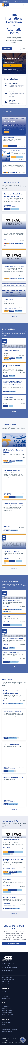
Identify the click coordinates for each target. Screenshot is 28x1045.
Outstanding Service (13, 804)
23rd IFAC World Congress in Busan (18, 151)
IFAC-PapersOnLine (6, 1008)
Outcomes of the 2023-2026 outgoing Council (14, 267)
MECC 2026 (12, 100)
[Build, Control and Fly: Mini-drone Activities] (14, 370)
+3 (4, 562)
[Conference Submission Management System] (14, 201)
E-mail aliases (7, 879)
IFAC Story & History (7, 981)
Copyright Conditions (7, 1012)
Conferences (19, 157)
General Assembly (19, 243)
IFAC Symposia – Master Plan (12, 470)
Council (19, 278)
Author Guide (5, 996)
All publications (5, 1006)
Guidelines (20, 703)
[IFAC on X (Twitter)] (15, 1)
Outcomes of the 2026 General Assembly (12, 231)
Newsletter (18, 625)
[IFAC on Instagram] (25, 1)
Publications (12, 357)
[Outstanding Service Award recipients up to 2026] (14, 791)
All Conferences (5, 994)
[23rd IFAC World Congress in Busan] (14, 155)
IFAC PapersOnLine (14, 661)
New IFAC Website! (9, 121)
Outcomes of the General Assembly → (12, 65)
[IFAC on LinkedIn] (21, 1)
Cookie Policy (18, 1042)
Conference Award (12, 703)
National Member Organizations (9, 1029)
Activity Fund (19, 357)
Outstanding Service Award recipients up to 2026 (14, 778)
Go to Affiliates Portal (13, 943)
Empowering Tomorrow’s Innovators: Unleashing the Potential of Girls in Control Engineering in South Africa (12, 382)
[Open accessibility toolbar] (23, 1040)
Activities (6, 375)
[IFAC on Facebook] (19, 1)
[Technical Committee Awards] (14, 758)
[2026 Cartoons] (14, 621)
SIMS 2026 (11, 92)
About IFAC (12, 132)
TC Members (5, 1024)
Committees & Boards (7, 1031)
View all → (21, 79)
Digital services (14, 209)
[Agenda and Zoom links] (14, 142)
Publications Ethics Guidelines (9, 1014)
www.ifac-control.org (8, 970)
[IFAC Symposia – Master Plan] (14, 484)
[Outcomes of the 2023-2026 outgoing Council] (14, 265)
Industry (11, 406)
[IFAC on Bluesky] (17, 1)
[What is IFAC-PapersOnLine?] (14, 657)
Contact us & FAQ (6, 984)
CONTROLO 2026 (13, 83)
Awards (5, 703)
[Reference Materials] (14, 402)
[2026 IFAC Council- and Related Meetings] (14, 168)
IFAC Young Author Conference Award (12, 711)
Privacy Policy (5, 1042)
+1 (11, 853)
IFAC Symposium (19, 497)
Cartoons (12, 625)
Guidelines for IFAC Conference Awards (10, 692)
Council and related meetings (10, 69)
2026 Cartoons (7, 616)
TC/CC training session (9, 897)
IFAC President (19, 460)
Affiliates (6, 359)
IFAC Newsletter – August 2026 (11, 350)
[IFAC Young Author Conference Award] (14, 724)
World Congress (7, 462)
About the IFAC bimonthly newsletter (13, 638)
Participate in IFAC (12, 146)
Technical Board (15, 908)
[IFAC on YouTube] (23, 1)
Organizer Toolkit (6, 998)
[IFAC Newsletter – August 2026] (14, 550)
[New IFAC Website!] (14, 125)
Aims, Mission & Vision (7, 977)
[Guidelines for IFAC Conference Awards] (14, 697)
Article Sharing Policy (7, 1010)
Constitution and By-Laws (8, 979)
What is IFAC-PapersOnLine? (11, 652)
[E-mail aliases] (14, 885)
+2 (4, 245)
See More (14, 316)
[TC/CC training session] (14, 903)
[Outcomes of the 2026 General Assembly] (14, 842)
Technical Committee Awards (11, 744)
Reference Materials (8, 397)
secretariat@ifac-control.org (10, 967)
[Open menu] (24, 5)
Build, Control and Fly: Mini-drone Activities (11, 366)
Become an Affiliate (6, 1022)
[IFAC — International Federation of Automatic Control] (5, 5)
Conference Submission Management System (13, 195)
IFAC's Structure (6, 1027)
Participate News (6, 48)
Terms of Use (11, 1042)
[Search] (21, 5)
